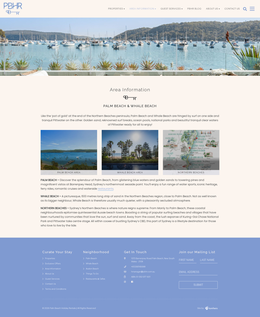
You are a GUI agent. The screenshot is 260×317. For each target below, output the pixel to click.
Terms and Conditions (55, 289)
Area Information (141, 9)
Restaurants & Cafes (95, 279)
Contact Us (232, 9)
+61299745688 (138, 267)
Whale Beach (92, 264)
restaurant (105, 189)
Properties (115, 9)
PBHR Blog (194, 9)
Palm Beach (91, 258)
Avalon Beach (92, 269)
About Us (212, 9)
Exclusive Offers (53, 264)
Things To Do (92, 274)
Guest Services (171, 9)
